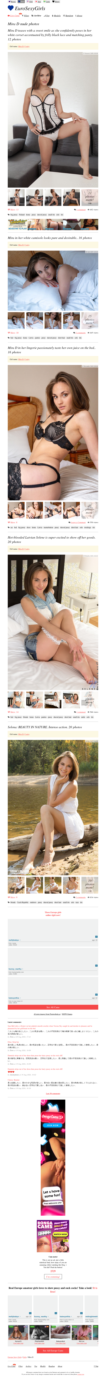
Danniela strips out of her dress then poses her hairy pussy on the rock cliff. (35, 1055)
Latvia (31, 337)
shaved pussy (42, 214)
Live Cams (15, 15)
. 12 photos (50, 34)
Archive (37, 15)
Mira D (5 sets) (23, 46)
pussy (34, 214)
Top (48, 15)
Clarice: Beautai (13, 1080)
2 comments (81, 332)
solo (57, 214)
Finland (22, 214)
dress (28, 527)
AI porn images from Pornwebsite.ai (47, 1014)
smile (83, 717)
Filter (26, 15)
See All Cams (53, 1007)
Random (69, 15)
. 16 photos (50, 237)
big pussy (14, 214)
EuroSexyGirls (30, 8)
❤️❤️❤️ (11, 1072)
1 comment (81, 209)
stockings (87, 527)
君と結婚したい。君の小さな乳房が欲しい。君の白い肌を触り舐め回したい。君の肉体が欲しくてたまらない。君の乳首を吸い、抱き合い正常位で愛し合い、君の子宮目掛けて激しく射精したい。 (53, 1083)
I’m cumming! (53, 1276)
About (79, 15)
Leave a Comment (78, 522)
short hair (61, 337)
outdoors (33, 902)
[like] (9, 209)
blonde (25, 717)
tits (62, 214)
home (28, 214)
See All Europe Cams (53, 1350)
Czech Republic (22, 902)
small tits (51, 214)
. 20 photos (45, 727)
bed (12, 337)
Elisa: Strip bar (13, 1042)
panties (37, 337)
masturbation (48, 527)
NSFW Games (67, 1014)
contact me (80, 1374)
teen (77, 902)
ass (12, 527)
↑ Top (96, 1366)
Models (57, 15)
